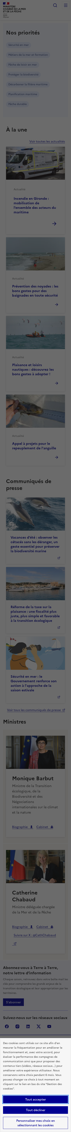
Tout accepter (35, 1099)
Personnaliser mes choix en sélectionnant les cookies (35, 1122)
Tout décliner (35, 1110)
